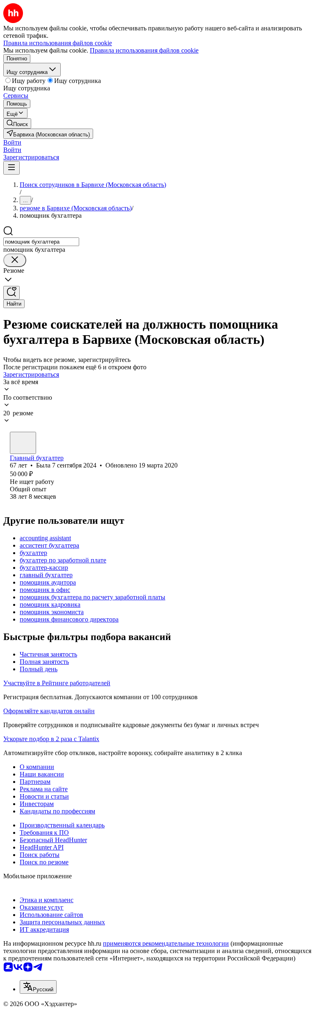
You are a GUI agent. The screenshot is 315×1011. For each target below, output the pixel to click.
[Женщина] (23, 443)
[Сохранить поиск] (11, 292)
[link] (17, 123)
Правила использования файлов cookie (144, 50)
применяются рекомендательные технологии (166, 943)
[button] (12, 142)
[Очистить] (14, 260)
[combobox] (41, 241)
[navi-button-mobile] (11, 168)
